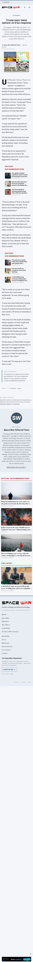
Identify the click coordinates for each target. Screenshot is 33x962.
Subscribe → (9, 669)
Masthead (5, 643)
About (4, 640)
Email (19, 388)
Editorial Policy (7, 646)
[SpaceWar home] (11, 7)
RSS (12, 674)
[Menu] (29, 7)
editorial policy (19, 463)
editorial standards (5, 404)
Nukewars (5, 621)
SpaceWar (5, 618)
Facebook (13, 388)
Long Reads (6, 628)
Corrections (6, 650)
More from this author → (16, 467)
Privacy (16, 682)
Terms (24, 682)
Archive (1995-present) (10, 631)
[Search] (24, 7)
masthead (16, 404)
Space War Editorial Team (12, 45)
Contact (4, 653)
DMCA (29, 682)
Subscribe (6, 2)
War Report (6, 625)
